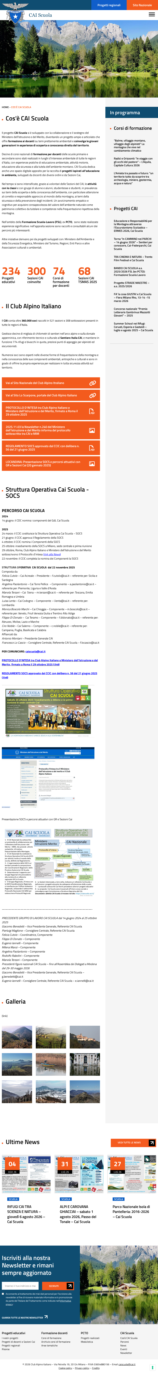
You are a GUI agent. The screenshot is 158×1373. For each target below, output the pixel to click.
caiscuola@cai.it (35, 651)
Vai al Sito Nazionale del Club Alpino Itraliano (35, 382)
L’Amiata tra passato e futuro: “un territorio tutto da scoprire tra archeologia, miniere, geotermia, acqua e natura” (133, 178)
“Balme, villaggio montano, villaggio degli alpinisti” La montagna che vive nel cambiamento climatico (130, 145)
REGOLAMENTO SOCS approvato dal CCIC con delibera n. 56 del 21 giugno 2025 (42, 448)
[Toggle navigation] (152, 14)
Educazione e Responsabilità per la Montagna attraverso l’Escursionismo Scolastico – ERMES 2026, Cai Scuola (133, 226)
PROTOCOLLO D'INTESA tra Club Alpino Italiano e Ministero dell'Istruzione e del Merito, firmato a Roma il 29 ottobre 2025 (42, 411)
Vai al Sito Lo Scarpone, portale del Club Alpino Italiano (41, 395)
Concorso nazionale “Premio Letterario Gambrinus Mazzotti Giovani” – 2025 (132, 312)
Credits (96, 1368)
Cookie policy (65, 1368)
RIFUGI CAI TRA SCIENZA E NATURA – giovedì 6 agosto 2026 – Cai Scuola (26, 1214)
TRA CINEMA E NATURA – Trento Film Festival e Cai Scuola (133, 258)
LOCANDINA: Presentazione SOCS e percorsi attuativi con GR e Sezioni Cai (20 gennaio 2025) (43, 463)
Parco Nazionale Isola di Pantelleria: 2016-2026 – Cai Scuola (131, 1211)
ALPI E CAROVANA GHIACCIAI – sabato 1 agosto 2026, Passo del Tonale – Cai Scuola (78, 1214)
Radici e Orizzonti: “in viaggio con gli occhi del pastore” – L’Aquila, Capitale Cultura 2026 (133, 161)
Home (5, 107)
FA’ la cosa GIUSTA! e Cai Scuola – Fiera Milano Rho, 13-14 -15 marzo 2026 (132, 297)
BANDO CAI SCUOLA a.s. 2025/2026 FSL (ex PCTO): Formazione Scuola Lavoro (130, 271)
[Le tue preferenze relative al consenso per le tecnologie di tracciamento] (153, 1368)
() (52, 554)
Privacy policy (82, 1368)
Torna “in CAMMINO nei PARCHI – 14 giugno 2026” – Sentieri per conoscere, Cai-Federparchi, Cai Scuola (133, 244)
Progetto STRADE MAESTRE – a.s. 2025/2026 (131, 284)
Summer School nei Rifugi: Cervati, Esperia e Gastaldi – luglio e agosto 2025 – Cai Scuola (133, 326)
